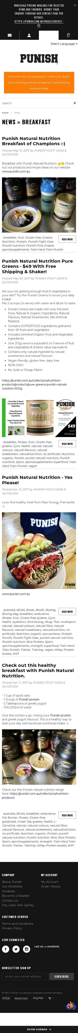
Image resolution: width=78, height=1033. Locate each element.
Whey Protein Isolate (51, 845)
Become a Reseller (16, 896)
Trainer (25, 649)
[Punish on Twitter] (16, 949)
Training (37, 649)
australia (9, 610)
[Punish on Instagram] (26, 949)
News (9, 122)
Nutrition (8, 241)
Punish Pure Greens (40, 245)
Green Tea (24, 821)
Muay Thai (52, 622)
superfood (60, 462)
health (25, 446)
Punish (19, 458)
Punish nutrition (13, 245)
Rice (54, 837)
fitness (22, 442)
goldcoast (9, 821)
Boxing (50, 610)
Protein (21, 241)
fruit (21, 237)
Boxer (30, 610)
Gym (16, 446)
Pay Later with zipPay (18, 905)
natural (36, 446)
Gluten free (33, 237)
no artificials (51, 454)
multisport (67, 622)
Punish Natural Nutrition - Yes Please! (37, 480)
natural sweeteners (28, 630)
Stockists (8, 891)
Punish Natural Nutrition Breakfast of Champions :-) (33, 141)
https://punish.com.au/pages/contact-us (39, 23)
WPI (16, 653)
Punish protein (29, 699)
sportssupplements (15, 249)
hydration (19, 622)
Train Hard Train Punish (46, 249)
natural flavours (25, 450)
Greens (47, 237)
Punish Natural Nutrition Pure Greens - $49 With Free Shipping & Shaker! (37, 266)
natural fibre (44, 626)
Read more (67, 239)
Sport (20, 462)
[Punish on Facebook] (5, 949)
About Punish (12, 882)
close (75, 5)
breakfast (9, 237)
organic (7, 458)
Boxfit (40, 610)
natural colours (23, 626)
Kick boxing (35, 622)
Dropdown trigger (29, 35)
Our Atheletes (12, 886)
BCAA (20, 610)
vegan (32, 466)
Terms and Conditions (17, 923)
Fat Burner (9, 817)
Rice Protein (34, 642)
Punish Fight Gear (40, 241)
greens (7, 446)
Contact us (10, 900)
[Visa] (6, 998)
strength (36, 646)
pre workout (51, 634)
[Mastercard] (21, 998)
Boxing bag (10, 614)
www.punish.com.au (16, 171)
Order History (51, 886)
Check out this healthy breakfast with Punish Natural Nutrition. (38, 671)
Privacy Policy (12, 928)
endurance (41, 614)
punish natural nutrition (41, 458)
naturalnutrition (30, 454)
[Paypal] (38, 998)
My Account (50, 882)
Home (5, 113)
